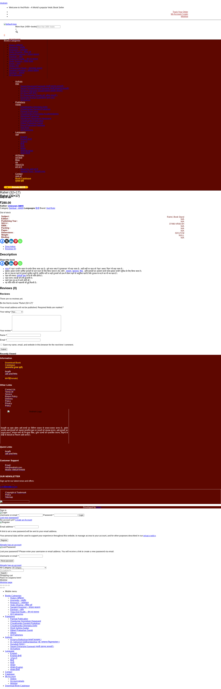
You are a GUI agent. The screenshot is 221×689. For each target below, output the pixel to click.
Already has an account (10, 545)
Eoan (98, 507)
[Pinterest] (15, 241)
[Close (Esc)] (9, 585)
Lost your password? (9, 518)
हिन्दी (37, 208)
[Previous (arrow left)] (1, 587)
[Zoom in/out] (1, 585)
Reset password (7, 561)
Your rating (5, 312)
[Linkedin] (11, 241)
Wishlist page (6, 582)
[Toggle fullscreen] (4, 585)
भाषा (24, 276)
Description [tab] (8, 254)
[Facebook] (2, 241)
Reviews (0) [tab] (8, 288)
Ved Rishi (50, 208)
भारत (7, 269)
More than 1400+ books (26, 27)
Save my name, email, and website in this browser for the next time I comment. (38, 345)
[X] (6, 241)
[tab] (94, 246)
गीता (81, 271)
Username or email (9, 556)
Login (81, 515)
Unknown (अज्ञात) (16, 206)
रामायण (68, 271)
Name (3, 335)
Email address (7, 527)
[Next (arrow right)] (4, 587)
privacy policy (149, 536)
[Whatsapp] (20, 241)
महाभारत (75, 271)
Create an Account (23, 520)
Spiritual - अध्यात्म (16, 208)
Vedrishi (3, 3)
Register (4, 540)
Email (3, 340)
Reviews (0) (10, 249)
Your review (6, 331)
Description (10, 246)
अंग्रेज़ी (19, 276)
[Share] (6, 585)
